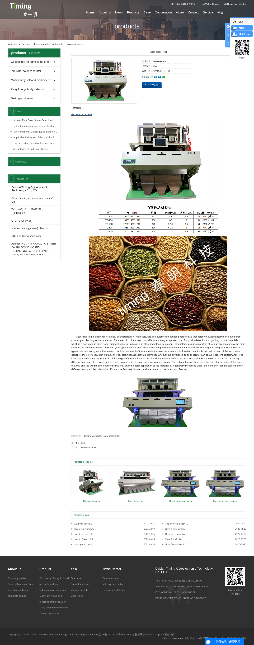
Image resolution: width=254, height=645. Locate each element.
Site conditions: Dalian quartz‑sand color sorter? (35, 131)
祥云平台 (140, 634)
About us (105, 12)
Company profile (17, 578)
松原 (192, 638)
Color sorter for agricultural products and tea (35, 61)
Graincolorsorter (92, 435)
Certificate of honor (18, 590)
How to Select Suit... (84, 539)
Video (180, 12)
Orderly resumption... (176, 534)
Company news (110, 578)
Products (133, 12)
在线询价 (152, 85)
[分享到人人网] (159, 77)
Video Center (212, 4)
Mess (241, 28)
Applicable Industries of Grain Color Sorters (35, 137)
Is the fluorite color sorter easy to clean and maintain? (35, 126)
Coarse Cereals (79, 590)
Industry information (113, 584)
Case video (77, 595)
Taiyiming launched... (85, 528)
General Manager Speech (22, 584)
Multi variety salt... (83, 523)
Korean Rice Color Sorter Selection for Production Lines (35, 120)
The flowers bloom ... (176, 523)
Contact (193, 12)
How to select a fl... (83, 534)
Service (208, 12)
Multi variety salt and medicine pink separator (35, 80)
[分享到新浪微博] (151, 77)
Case (147, 12)
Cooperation (163, 12)
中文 (220, 12)
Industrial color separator (26, 71)
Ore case (76, 578)
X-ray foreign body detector (27, 89)
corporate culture (17, 595)
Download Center (236, 4)
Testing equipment (22, 98)
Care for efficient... (174, 539)
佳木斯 (199, 638)
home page (40, 44)
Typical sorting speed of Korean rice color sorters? (35, 143)
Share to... (244, 34)
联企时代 (169, 634)
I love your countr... (84, 544)
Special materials (80, 584)
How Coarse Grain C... (177, 544)
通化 (186, 638)
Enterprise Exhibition (113, 590)
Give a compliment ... (176, 528)
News (119, 12)
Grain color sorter (74, 44)
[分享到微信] (163, 77)
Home (90, 12)
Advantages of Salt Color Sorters (31, 149)
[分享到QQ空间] (147, 77)
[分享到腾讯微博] (155, 77)
